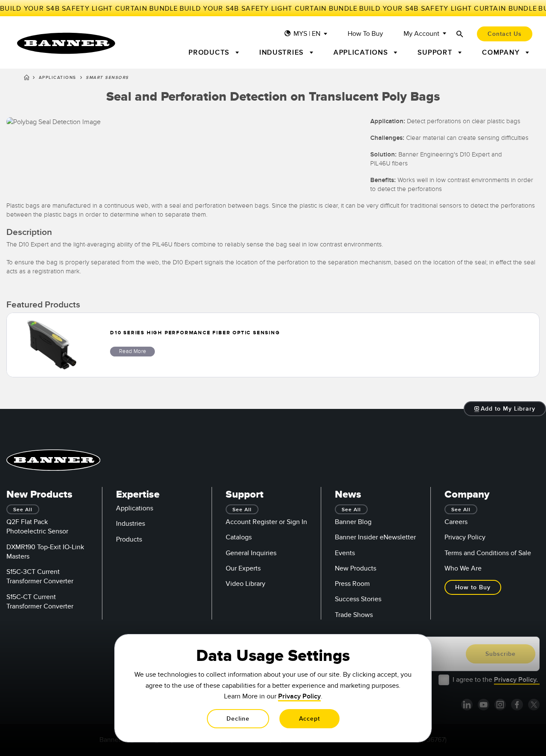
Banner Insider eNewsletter (375, 537)
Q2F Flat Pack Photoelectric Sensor (37, 527)
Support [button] (436, 52)
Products (129, 539)
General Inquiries (251, 553)
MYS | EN (306, 34)
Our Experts (243, 568)
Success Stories (358, 599)
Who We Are (463, 568)
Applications (57, 77)
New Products (355, 568)
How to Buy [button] (473, 587)
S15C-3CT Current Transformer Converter (39, 576)
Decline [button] (238, 718)
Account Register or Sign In (266, 522)
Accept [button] (309, 718)
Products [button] (210, 52)
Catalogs (239, 537)
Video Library (245, 583)
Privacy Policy (464, 537)
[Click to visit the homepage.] (66, 43)
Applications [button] (362, 52)
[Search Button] (460, 34)
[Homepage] (26, 78)
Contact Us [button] (505, 34)
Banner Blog (353, 522)
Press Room (352, 583)
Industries (130, 523)
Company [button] (502, 52)
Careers (456, 522)
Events (345, 553)
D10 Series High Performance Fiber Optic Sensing (195, 333)
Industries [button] (282, 52)
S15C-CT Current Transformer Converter (39, 602)
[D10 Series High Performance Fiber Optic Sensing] (51, 345)
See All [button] (22, 510)
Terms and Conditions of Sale (487, 553)
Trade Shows (354, 615)
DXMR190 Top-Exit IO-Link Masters (45, 552)
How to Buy (365, 34)
